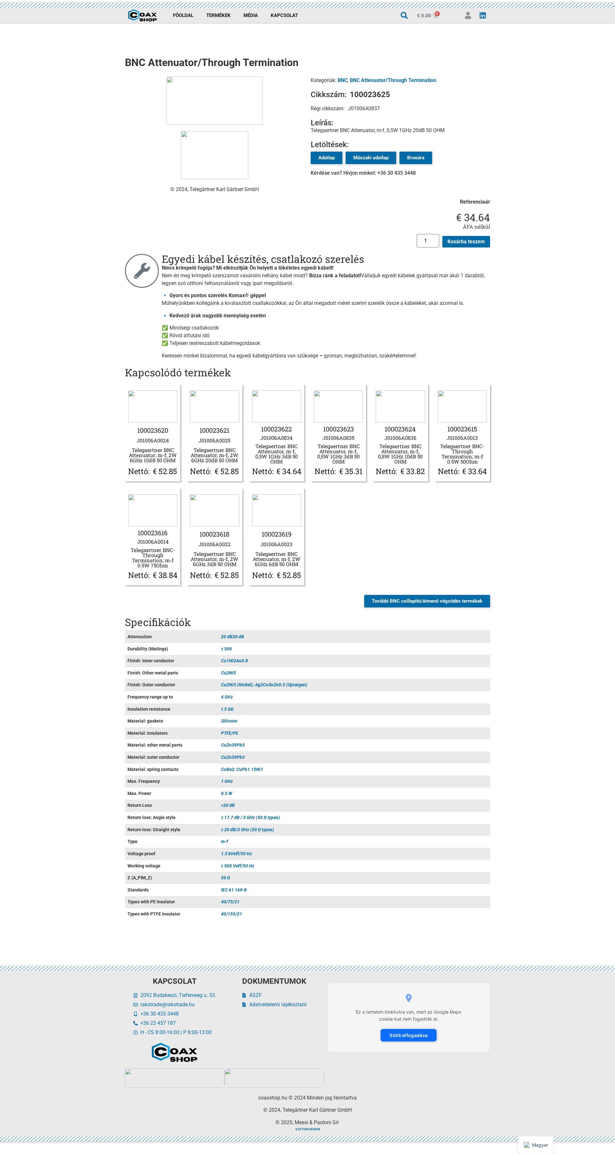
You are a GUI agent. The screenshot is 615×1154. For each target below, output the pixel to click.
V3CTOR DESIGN (307, 1129)
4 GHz (227, 697)
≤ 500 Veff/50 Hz (237, 866)
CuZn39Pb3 (233, 745)
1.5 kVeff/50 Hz (236, 854)
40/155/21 (231, 914)
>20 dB (228, 805)
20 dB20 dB (232, 637)
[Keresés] (404, 15)
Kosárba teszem (466, 241)
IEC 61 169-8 (234, 890)
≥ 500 (226, 649)
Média (250, 15)
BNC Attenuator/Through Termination (393, 80)
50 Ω (225, 878)
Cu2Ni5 (228, 673)
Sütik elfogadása (409, 1035)
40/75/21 (230, 902)
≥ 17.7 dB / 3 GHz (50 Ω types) (250, 817)
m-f (224, 841)
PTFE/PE (229, 733)
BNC (343, 80)
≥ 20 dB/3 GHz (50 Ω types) (247, 829)
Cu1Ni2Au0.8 (234, 661)
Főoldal (183, 15)
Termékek (218, 15)
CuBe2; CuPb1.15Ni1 (242, 769)
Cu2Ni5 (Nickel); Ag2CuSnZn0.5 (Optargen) (264, 685)
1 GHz (227, 781)
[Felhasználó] (468, 15)
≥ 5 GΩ (227, 709)
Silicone (229, 721)
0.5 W (226, 793)
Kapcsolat (284, 15)
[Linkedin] (482, 15)
